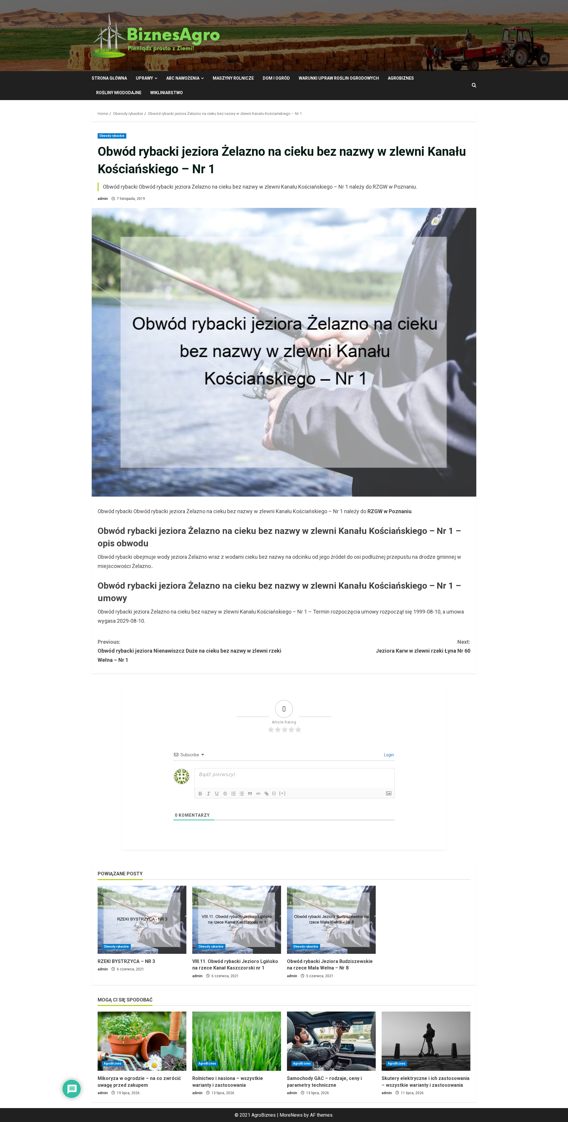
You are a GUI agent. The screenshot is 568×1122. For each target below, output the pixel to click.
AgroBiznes (401, 78)
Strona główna (109, 78)
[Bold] (200, 793)
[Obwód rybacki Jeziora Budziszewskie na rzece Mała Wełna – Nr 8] (331, 920)
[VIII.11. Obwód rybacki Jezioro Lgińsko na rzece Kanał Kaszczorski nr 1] (236, 920)
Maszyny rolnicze (233, 78)
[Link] (266, 793)
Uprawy (144, 78)
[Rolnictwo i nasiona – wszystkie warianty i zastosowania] (236, 1041)
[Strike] (225, 793)
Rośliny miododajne (118, 92)
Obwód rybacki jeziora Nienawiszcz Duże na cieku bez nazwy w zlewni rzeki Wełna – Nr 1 (189, 651)
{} (274, 793)
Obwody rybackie (112, 135)
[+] (282, 793)
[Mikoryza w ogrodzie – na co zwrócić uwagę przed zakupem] (142, 1041)
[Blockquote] (250, 793)
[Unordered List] (242, 793)
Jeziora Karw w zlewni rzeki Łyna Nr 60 (423, 646)
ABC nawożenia (182, 78)
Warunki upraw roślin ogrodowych (339, 78)
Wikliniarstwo (166, 92)
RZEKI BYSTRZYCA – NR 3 (126, 961)
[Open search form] (474, 85)
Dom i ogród (276, 78)
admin (103, 199)
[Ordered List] (233, 793)
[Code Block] (258, 793)
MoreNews (291, 1115)
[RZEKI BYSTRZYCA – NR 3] (142, 920)
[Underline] (217, 793)
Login (388, 754)
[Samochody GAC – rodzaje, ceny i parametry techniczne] (331, 1041)
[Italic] (208, 793)
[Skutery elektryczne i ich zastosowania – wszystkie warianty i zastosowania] (426, 1041)
